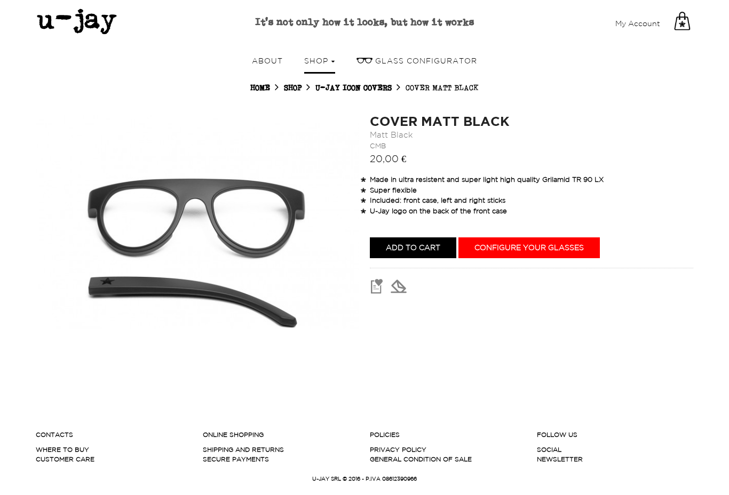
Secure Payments (236, 459)
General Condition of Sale (421, 459)
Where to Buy (62, 449)
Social (549, 449)
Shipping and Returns (243, 449)
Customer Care (65, 459)
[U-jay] (76, 21)
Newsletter (560, 459)
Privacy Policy (398, 449)
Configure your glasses (529, 247)
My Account (637, 23)
